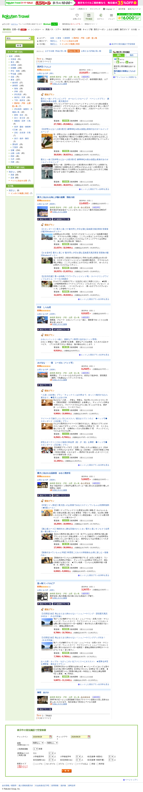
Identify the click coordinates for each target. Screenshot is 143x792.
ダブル (61, 764)
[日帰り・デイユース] (61, 495)
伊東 (16, 91)
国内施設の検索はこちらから (125, 72)
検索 (67, 771)
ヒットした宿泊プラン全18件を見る (94, 575)
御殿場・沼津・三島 (22, 121)
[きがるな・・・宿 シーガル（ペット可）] (84, 373)
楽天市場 (121, 9)
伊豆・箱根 (15, 71)
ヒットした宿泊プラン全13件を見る (94, 299)
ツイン (70, 764)
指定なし (54, 41)
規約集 (63, 785)
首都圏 (13, 68)
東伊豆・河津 (19, 97)
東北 (12, 62)
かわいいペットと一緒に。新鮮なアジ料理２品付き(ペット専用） (69, 339)
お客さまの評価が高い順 (91, 51)
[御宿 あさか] (95, 697)
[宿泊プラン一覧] (44, 89)
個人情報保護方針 (26, 785)
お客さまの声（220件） (47, 314)
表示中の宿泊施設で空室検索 (123, 44)
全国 (52, 38)
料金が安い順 (60, 51)
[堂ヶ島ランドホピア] (84, 594)
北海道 (13, 59)
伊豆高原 (18, 94)
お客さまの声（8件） (46, 73)
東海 (59, 38)
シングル (39, 764)
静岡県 (67, 38)
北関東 (13, 65)
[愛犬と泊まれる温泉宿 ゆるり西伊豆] (95, 484)
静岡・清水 (18, 115)
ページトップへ (131, 780)
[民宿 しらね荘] (84, 318)
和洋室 (101, 764)
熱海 (16, 88)
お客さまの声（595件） (47, 480)
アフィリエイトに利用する (126, 77)
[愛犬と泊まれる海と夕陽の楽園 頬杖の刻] (95, 208)
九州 (12, 159)
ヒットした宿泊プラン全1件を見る (95, 355)
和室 (93, 764)
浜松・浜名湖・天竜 (22, 133)
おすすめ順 (49, 51)
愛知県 (15, 144)
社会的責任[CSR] (42, 785)
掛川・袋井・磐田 (21, 138)
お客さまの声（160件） (47, 369)
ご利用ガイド (82, 9)
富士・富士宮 (19, 118)
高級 (12, 175)
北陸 (12, 77)
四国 (12, 156)
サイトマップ (95, 9)
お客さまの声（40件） (46, 590)
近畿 (12, 150)
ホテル (122, 59)
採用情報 (55, 785)
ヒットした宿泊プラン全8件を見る (95, 189)
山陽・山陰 (15, 153)
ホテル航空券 (126, 62)
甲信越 (13, 74)
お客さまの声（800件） (47, 204)
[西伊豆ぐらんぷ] (84, 77)
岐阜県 (15, 83)
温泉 (12, 178)
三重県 (15, 147)
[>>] (110, 51)
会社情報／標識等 (9, 785)
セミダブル (50, 764)
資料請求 (71, 785)
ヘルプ (71, 9)
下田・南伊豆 (19, 100)
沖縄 (12, 162)
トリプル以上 (82, 764)
